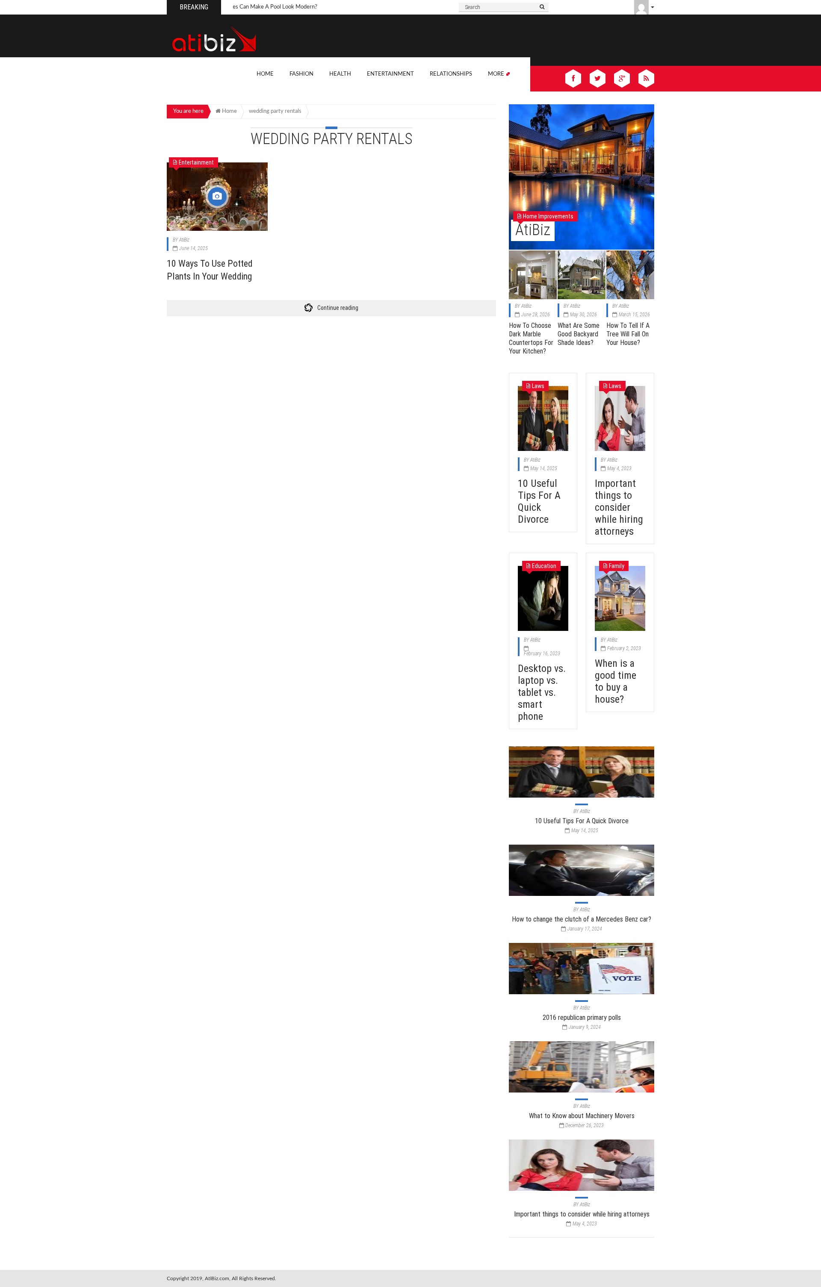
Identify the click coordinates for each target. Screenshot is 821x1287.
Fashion (301, 74)
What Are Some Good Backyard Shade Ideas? (579, 334)
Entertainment (390, 74)
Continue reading (337, 307)
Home (265, 74)
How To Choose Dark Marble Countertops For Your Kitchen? (531, 338)
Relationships (451, 74)
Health (340, 74)
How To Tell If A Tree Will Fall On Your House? (628, 334)
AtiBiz (184, 239)
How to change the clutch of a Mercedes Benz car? (581, 919)
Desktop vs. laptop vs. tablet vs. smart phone (542, 692)
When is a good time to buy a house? (615, 681)
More (496, 74)
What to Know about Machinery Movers (582, 1116)
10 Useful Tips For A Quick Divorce (539, 501)
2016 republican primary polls (582, 1017)
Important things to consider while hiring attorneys (619, 507)
